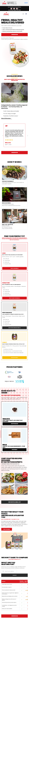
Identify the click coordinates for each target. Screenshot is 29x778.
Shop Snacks (14, 423)
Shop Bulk (14, 449)
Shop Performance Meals (14, 327)
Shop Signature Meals (14, 298)
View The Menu (6, 529)
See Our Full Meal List (14, 502)
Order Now (14, 34)
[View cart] (23, 14)
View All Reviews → (6, 118)
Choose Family (14, 357)
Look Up (14, 575)
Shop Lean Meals (15, 268)
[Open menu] (26, 13)
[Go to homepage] (6, 14)
